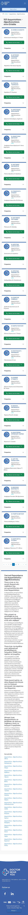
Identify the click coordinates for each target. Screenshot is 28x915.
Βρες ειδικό (13, 9)
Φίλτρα (13, 910)
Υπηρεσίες (7, 48)
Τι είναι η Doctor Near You (16, 907)
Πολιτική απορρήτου (13, 906)
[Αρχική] (5, 3)
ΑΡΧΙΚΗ (6, 14)
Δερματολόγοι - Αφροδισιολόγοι (17, 14)
